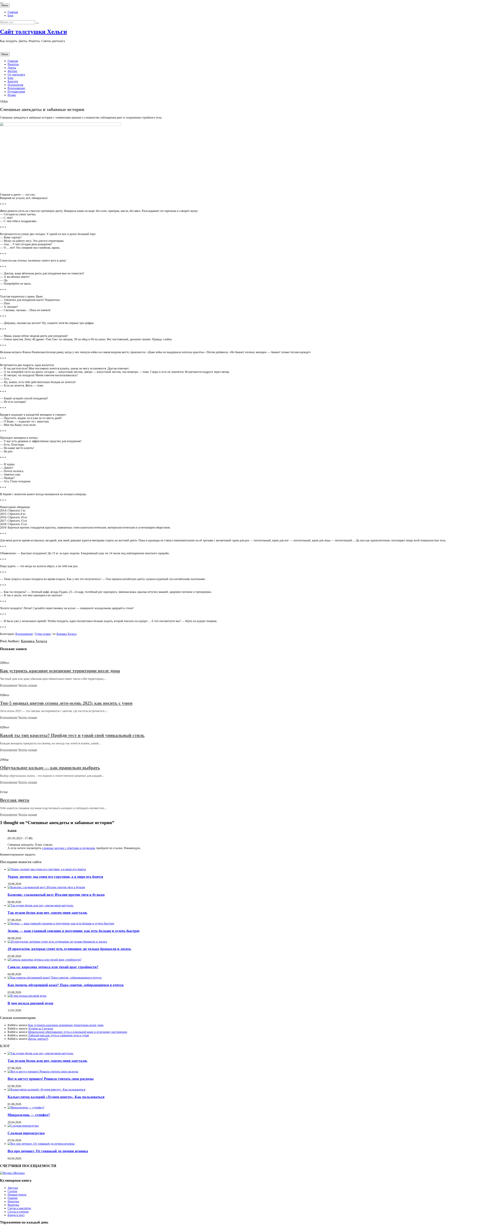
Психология (15, 84)
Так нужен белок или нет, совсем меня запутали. (48, 913)
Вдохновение (16, 88)
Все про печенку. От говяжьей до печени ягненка (48, 1151)
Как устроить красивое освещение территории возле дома (60, 670)
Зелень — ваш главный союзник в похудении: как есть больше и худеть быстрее (73, 931)
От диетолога (16, 74)
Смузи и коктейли (19, 1208)
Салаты (12, 1191)
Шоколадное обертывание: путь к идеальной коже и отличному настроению (77, 1032)
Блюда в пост (16, 1215)
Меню (5, 5)
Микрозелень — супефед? (29, 1115)
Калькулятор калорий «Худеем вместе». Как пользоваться (56, 1097)
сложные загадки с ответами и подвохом (68, 848)
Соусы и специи (18, 1211)
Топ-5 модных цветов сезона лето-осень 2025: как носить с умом (66, 703)
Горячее (13, 1198)
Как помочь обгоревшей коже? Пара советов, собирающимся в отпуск (66, 985)
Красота (13, 81)
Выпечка (13, 1204)
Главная (13, 12)
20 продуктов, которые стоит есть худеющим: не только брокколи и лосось (69, 949)
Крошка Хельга (66, 633)
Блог (11, 15)
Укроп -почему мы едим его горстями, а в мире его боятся (55, 877)
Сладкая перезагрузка (26, 1133)
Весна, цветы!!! (38, 1038)
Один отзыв (43, 633)
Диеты (12, 67)
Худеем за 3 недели (40, 1028)
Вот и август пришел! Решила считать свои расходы (51, 1079)
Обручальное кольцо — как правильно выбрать (50, 767)
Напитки (13, 1201)
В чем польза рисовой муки (30, 1003)
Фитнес (12, 71)
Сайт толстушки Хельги (33, 31)
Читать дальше (27, 685)
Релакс (12, 95)
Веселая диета (14, 800)
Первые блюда (17, 1194)
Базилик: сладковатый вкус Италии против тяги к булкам (56, 895)
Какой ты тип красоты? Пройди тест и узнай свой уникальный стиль (72, 735)
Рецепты (13, 64)
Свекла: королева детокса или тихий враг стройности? (53, 967)
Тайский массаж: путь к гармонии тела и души (58, 1035)
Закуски (13, 1187)
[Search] (37, 23)
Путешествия (16, 91)
